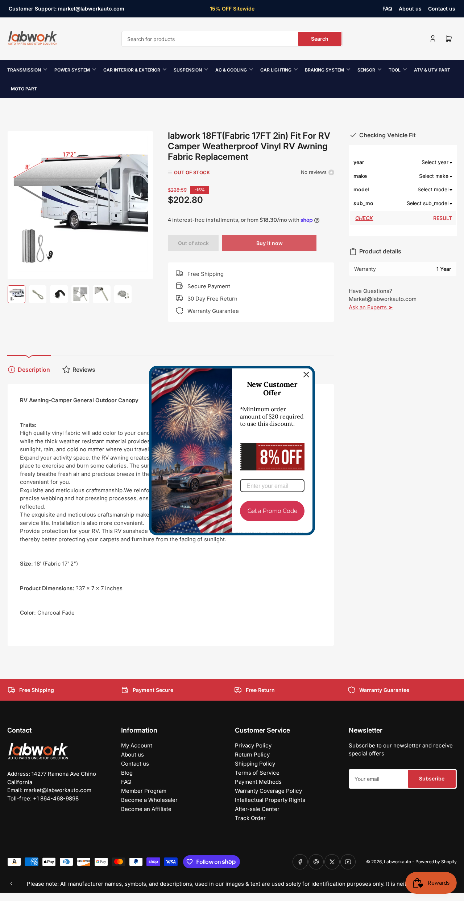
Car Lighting (275, 70)
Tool (395, 70)
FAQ (387, 8)
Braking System (324, 70)
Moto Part (24, 88)
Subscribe (431, 778)
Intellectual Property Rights (270, 799)
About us (410, 8)
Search (319, 39)
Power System (72, 70)
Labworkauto (397, 861)
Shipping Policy (255, 763)
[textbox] (413, 162)
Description (34, 369)
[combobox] (232, 39)
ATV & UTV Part (432, 70)
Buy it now (269, 243)
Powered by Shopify (436, 861)
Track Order (250, 818)
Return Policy (252, 754)
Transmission (24, 70)
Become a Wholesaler (149, 799)
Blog (127, 772)
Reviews (83, 369)
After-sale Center (257, 809)
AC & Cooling (231, 70)
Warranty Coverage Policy (268, 790)
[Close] (306, 374)
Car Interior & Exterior (131, 70)
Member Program (143, 790)
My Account (136, 745)
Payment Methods (258, 781)
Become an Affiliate (146, 809)
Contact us (441, 8)
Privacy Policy (253, 745)
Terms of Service (257, 772)
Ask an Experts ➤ (371, 307)
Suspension (188, 70)
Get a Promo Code (272, 510)
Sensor (366, 70)
